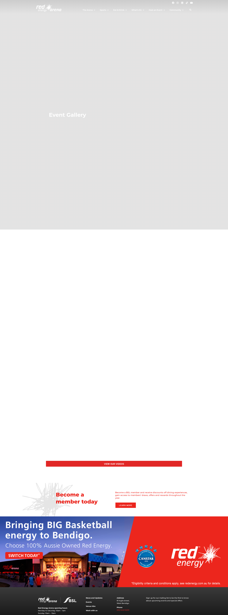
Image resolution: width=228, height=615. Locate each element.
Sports (103, 10)
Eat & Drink (118, 10)
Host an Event (155, 10)
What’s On (136, 10)
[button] (190, 10)
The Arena (88, 10)
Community (175, 10)
